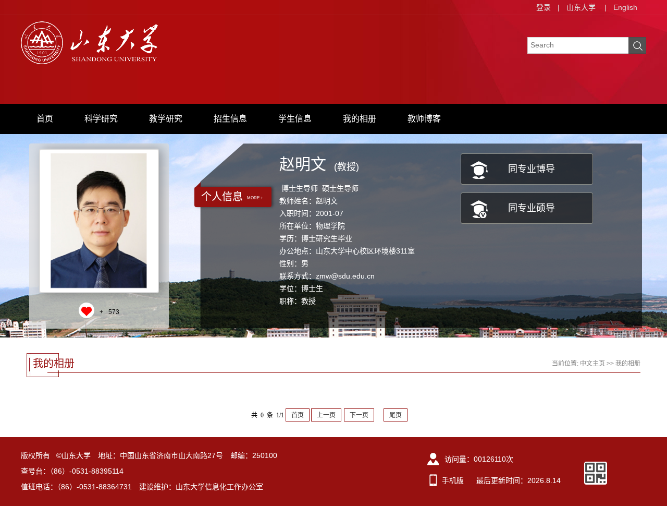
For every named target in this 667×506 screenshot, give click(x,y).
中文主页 (592, 363)
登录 (543, 7)
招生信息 (230, 118)
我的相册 (359, 118)
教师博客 (424, 118)
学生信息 (295, 118)
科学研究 (101, 118)
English (625, 7)
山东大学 (581, 7)
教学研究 (165, 118)
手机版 (453, 480)
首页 (44, 118)
